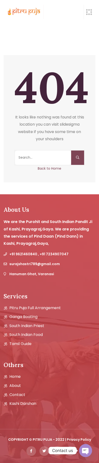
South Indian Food (26, 334)
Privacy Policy (79, 439)
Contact (17, 394)
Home (15, 376)
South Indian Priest (26, 326)
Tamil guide (20, 343)
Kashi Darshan (22, 403)
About (15, 385)
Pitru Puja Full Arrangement (35, 308)
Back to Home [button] (49, 168)
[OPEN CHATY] (85, 450)
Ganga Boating (23, 316)
